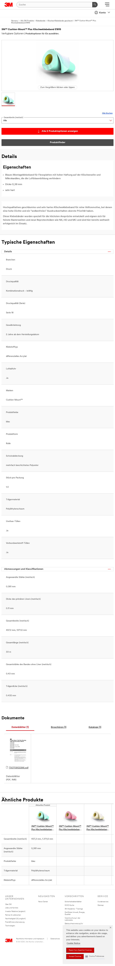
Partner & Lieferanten (13, 915)
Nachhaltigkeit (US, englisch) (15, 919)
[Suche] (95, 4)
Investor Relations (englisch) (15, 911)
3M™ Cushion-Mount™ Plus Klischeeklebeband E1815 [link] (42, 828)
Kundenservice (103, 902)
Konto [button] (102, 13)
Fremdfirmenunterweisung (14, 922)
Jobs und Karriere (11, 908)
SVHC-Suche (69, 905)
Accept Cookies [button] (75, 956)
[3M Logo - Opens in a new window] (8, 4)
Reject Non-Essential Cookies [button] (80, 950)
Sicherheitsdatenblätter (73, 902)
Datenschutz (55, 939)
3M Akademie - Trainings (74, 909)
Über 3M (8, 904)
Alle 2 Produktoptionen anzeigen (60, 131)
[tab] (20, 727)
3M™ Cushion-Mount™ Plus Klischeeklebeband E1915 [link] (70, 828)
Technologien (10, 926)
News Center (43, 902)
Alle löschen (107, 113)
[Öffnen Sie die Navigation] (107, 5)
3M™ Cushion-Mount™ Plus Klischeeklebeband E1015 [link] (97, 828)
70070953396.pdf (18, 768)
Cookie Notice (73, 943)
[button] (95, 956)
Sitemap (100, 905)
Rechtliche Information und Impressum (30, 939)
